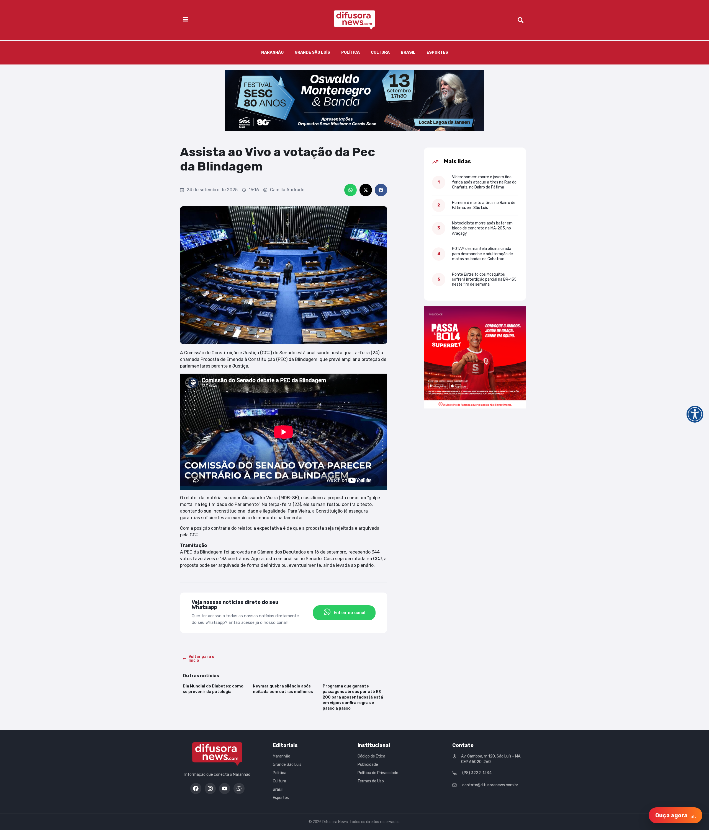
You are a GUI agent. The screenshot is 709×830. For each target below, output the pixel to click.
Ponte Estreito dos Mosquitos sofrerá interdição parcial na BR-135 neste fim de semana (484, 279)
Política (350, 52)
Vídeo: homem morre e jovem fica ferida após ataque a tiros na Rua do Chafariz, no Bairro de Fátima (484, 182)
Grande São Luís (312, 52)
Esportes (437, 52)
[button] (350, 190)
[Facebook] (195, 788)
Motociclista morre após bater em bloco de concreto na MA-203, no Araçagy (482, 228)
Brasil (408, 52)
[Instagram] (210, 788)
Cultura (380, 52)
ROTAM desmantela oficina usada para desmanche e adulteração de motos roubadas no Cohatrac (482, 253)
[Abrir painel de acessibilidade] (694, 414)
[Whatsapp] (239, 788)
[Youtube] (224, 788)
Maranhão (272, 52)
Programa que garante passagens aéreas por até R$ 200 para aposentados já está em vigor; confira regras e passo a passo (353, 697)
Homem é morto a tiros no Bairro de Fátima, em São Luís (483, 205)
